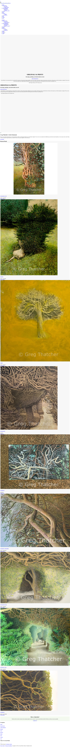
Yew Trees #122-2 (2, 431)
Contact (1, 737)
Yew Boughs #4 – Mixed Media (4, 548)
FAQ (1, 735)
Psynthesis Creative (9, 744)
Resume (1, 729)
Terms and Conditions (8, 745)
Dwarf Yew (1, 276)
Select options (2, 198)
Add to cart (2, 493)
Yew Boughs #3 (2, 712)
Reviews (1, 732)
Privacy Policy (2, 745)
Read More (2, 139)
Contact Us (35, 720)
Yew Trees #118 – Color (3, 604)
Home (1, 724)
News (1, 730)
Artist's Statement (3, 727)
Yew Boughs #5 (2, 490)
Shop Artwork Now (35, 78)
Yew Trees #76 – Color (3, 667)
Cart (1, 738)
